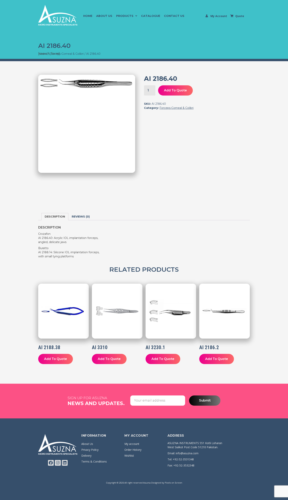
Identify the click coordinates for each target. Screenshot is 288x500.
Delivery (86, 455)
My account (131, 444)
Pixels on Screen (173, 482)
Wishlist (129, 455)
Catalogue (150, 16)
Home (87, 16)
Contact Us (174, 16)
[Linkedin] (65, 463)
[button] (126, 16)
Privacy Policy (90, 450)
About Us (104, 16)
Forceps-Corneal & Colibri (67, 54)
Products (124, 16)
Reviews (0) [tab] (81, 216)
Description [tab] (55, 216)
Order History (132, 450)
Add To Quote (175, 90)
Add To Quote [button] (55, 359)
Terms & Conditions (94, 461)
